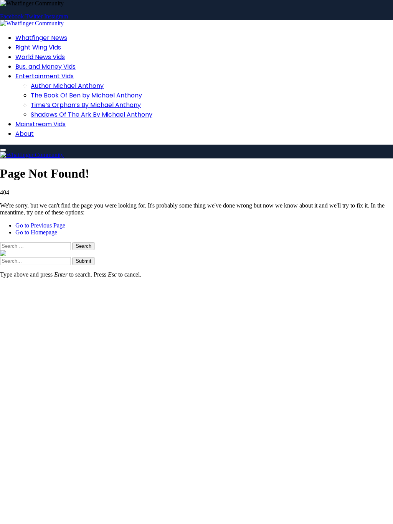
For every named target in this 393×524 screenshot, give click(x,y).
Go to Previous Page (40, 225)
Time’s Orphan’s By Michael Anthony (86, 105)
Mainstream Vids (40, 124)
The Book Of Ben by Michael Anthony (86, 95)
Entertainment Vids (44, 76)
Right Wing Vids (38, 47)
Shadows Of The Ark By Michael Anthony (91, 114)
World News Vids (40, 57)
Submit (83, 261)
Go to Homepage (36, 232)
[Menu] (3, 150)
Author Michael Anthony (67, 85)
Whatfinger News (41, 37)
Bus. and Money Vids (45, 66)
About (24, 133)
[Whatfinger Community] (32, 23)
